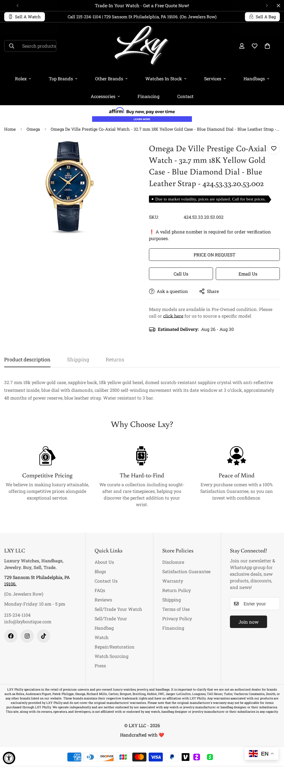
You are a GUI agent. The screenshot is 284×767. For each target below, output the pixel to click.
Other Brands (109, 78)
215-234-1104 (17, 615)
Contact (185, 96)
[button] (267, 46)
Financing (148, 96)
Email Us (248, 274)
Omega (33, 129)
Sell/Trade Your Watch (118, 609)
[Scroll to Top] (273, 736)
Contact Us (106, 581)
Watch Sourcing (111, 656)
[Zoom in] (123, 152)
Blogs (100, 571)
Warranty (172, 581)
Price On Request (214, 255)
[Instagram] (27, 636)
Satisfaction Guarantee (186, 571)
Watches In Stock (163, 78)
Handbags (254, 78)
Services (212, 78)
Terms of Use (176, 609)
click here (173, 316)
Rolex (21, 78)
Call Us (181, 274)
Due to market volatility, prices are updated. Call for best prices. (210, 199)
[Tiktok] (43, 636)
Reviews (103, 600)
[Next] (266, 5)
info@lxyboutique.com (27, 621)
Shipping (171, 600)
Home (10, 129)
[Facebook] (10, 636)
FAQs (100, 590)
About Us (104, 562)
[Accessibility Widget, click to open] (9, 758)
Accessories (103, 96)
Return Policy (176, 590)
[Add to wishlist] (273, 148)
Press (100, 665)
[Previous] (17, 5)
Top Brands (61, 78)
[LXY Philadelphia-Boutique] (142, 46)
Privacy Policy (177, 618)
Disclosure (173, 562)
